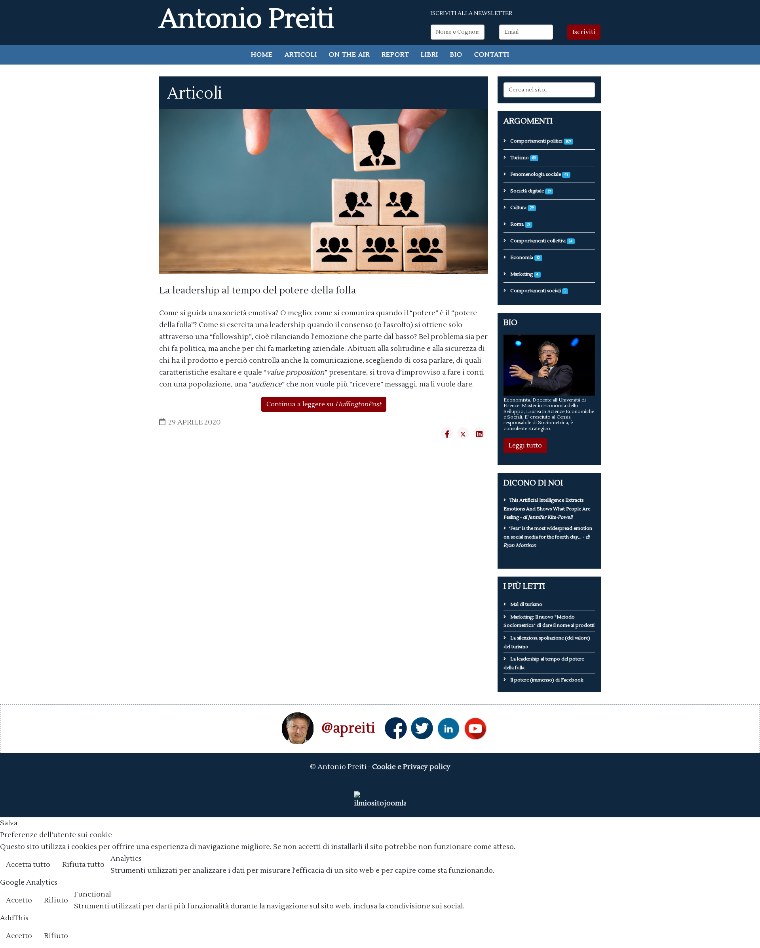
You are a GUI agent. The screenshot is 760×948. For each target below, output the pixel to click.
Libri (429, 55)
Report (395, 55)
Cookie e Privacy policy (411, 766)
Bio (456, 55)
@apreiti (348, 728)
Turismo (522, 158)
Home (262, 55)
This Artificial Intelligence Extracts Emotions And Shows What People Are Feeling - (547, 508)
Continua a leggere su (323, 404)
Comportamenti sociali (537, 291)
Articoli (301, 55)
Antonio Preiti (246, 19)
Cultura (521, 208)
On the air (349, 55)
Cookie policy (730, 865)
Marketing (523, 274)
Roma (519, 224)
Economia (524, 258)
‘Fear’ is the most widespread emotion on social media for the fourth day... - (548, 536)
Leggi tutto (525, 445)
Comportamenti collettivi (540, 241)
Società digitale (530, 191)
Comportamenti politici (540, 141)
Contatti (491, 55)
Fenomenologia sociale (538, 174)
